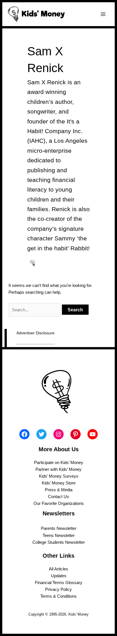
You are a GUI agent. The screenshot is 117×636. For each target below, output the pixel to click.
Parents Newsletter (58, 528)
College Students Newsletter (58, 542)
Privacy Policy (58, 589)
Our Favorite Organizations (59, 503)
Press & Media (58, 490)
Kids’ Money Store (59, 483)
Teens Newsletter (59, 535)
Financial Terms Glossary (58, 582)
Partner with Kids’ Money (58, 469)
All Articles (58, 569)
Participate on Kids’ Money (58, 462)
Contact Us (58, 496)
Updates (58, 576)
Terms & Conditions (58, 596)
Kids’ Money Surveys (58, 476)
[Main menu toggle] (103, 14)
